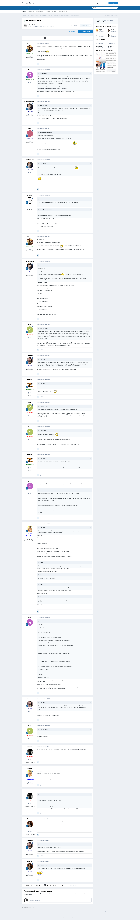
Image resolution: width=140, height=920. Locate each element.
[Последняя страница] (66, 38)
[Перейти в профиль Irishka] (30, 385)
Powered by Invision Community (70, 917)
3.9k (30, 82)
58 (47, 37)
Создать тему (72, 31)
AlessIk (29, 195)
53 (34, 37)
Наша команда (39, 11)
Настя (112, 29)
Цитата (42, 64)
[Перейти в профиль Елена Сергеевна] (30, 106)
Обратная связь (70, 916)
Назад (27, 37)
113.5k (30, 538)
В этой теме (110, 7)
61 (55, 37)
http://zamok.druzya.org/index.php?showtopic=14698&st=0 (52, 88)
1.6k (30, 337)
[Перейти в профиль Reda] (30, 75)
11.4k (30, 114)
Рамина (29, 819)
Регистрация (113, 2)
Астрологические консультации (46, 26)
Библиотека (31, 7)
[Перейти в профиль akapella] (25, 25)
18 (30, 56)
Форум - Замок (28, 3)
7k (30, 141)
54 (36, 37)
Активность (48, 7)
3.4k (30, 759)
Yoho (29, 324)
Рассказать (75, 25)
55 (39, 37)
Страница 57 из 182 (73, 37)
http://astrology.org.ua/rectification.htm (77, 749)
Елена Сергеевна (29, 101)
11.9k (30, 392)
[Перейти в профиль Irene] (30, 133)
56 (42, 37)
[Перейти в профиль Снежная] (30, 360)
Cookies (77, 916)
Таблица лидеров (63, 11)
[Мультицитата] (38, 64)
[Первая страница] (24, 38)
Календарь (31, 11)
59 (50, 37)
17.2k (30, 831)
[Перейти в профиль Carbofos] (30, 752)
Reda (29, 70)
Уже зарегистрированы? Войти (98, 3)
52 (31, 37)
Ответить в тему (85, 31)
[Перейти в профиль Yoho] (30, 329)
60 (53, 37)
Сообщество (40, 7)
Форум (24, 11)
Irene (29, 128)
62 (58, 37)
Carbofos (30, 747)
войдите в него (80, 893)
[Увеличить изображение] (48, 51)
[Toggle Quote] (39, 73)
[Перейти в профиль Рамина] (30, 824)
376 (30, 208)
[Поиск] (116, 8)
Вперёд (62, 37)
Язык (62, 916)
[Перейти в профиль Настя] (109, 30)
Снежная (30, 355)
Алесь (29, 524)
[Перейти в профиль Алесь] (30, 529)
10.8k (30, 368)
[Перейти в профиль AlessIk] (30, 200)
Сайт (25, 7)
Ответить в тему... (36, 900)
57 (45, 37)
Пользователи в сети (51, 11)
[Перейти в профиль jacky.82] (30, 48)
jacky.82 (29, 43)
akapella (34, 24)
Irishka (29, 379)
